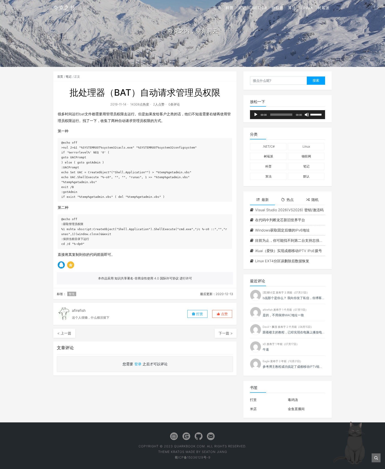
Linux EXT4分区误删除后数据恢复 (282, 261)
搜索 (316, 80)
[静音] (307, 114)
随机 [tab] (315, 199)
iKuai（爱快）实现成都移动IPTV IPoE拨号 (288, 250)
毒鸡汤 (293, 400)
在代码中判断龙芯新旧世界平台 (280, 220)
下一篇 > (226, 333)
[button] (222, 314)
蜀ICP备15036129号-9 (193, 457)
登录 (137, 364)
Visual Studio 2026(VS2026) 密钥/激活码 (289, 210)
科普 (230, 8)
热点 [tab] (290, 199)
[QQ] (61, 265)
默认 (306, 176)
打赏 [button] (199, 314)
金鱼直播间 (296, 409)
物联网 (278, 8)
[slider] (316, 114)
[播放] (256, 114)
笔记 (242, 8)
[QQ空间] (70, 265)
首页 (217, 8)
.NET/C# (259, 8)
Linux (307, 8)
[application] (287, 114)
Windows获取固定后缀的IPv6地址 (282, 230)
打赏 (253, 400)
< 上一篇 (64, 333)
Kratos (177, 452)
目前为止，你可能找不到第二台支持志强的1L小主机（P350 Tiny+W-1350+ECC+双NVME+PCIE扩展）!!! (290, 240)
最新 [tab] (265, 199)
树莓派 (323, 8)
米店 (253, 409)
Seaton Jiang (214, 452)
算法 (292, 8)
